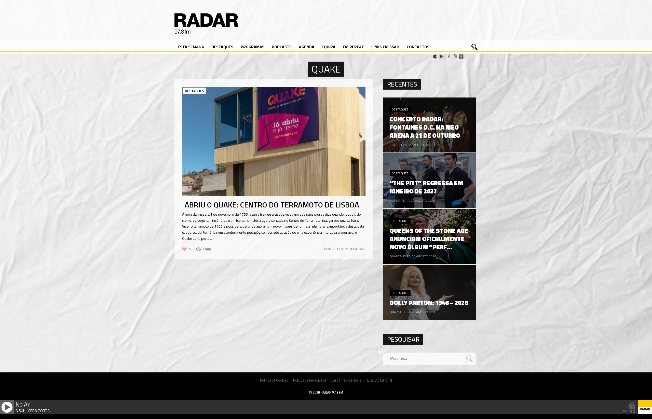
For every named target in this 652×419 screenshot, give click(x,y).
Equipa (328, 47)
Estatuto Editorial (379, 380)
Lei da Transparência (346, 380)
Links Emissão (385, 47)
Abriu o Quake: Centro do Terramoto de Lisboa (272, 205)
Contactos (418, 47)
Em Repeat (353, 47)
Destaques (222, 47)
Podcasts (282, 47)
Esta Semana (191, 47)
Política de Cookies (274, 380)
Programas (252, 47)
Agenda (306, 47)
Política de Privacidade (309, 380)
